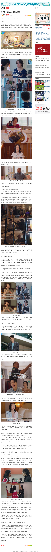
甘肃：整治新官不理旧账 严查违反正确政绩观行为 (43, 60)
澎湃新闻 (4, 14)
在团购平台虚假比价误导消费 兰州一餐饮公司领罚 (43, 67)
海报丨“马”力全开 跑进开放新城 (40, 72)
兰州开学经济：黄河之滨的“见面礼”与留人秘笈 (42, 69)
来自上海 (7, 15)
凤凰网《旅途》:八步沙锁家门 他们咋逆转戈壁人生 (43, 58)
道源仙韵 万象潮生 (38, 27)
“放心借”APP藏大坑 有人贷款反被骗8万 (41, 65)
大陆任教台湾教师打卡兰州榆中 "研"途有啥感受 (43, 74)
